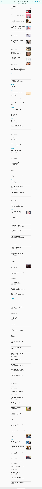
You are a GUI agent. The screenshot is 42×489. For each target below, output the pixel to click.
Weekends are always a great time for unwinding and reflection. (17, 365)
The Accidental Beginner (15, 10)
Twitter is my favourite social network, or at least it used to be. (17, 232)
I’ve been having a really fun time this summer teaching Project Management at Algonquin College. (17, 226)
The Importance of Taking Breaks (16, 247)
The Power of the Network (15, 386)
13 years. (12, 133)
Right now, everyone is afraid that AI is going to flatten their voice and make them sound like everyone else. (18, 16)
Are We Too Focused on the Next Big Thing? (18, 192)
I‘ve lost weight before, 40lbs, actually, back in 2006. (17, 452)
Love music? (12, 319)
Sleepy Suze (13, 52)
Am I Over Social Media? (15, 282)
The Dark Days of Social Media (16, 150)
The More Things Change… (15, 80)
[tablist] (14, 8)
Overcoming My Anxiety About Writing (17, 125)
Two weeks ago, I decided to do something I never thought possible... (17, 63)
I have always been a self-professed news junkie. (16, 157)
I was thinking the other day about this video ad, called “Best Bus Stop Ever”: (18, 312)
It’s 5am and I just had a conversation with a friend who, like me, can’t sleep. (18, 151)
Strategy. (12, 104)
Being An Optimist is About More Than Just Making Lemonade (17, 335)
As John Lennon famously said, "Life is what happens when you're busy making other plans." (17, 35)
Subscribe (36, 1)
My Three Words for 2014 (15, 293)
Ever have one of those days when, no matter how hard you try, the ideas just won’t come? (18, 393)
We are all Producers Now (15, 276)
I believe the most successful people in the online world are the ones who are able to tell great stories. (17, 237)
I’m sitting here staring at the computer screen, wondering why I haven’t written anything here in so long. (17, 126)
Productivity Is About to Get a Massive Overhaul (17, 41)
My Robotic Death (14, 14)
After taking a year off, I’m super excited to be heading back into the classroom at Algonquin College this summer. (18, 254)
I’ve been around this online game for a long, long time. (17, 81)
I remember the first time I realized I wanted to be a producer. (17, 277)
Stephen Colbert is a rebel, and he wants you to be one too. (17, 21)
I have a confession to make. (14, 164)
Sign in (40, 1)
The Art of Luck (13, 86)
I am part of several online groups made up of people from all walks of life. (17, 170)
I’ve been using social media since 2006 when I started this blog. (17, 110)
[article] (21, 11)
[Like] (11, 30)
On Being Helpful (13, 181)
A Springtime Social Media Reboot (16, 137)
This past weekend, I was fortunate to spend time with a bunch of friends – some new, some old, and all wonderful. (17, 478)
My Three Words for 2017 (15, 114)
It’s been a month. (13, 336)
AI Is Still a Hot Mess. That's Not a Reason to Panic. (18, 27)
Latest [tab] (12, 8)
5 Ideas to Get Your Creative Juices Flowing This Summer (18, 392)
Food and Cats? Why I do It (15, 288)
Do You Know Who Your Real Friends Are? (17, 477)
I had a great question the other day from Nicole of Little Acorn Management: (17, 425)
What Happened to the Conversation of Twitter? (17, 231)
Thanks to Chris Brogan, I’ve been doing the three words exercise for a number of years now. (17, 295)
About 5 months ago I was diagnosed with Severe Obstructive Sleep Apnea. (16, 53)
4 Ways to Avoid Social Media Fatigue (17, 397)
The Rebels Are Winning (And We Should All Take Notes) (18, 20)
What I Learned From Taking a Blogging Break (17, 187)
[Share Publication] (34, 1)
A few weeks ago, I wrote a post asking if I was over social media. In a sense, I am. (17, 261)
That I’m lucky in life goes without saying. (15, 87)
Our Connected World (14, 300)
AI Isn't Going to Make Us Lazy (16, 57)
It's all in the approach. (13, 58)
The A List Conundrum (14, 381)
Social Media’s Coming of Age (15, 259)
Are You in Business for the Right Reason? (17, 98)
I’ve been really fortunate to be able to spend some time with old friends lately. (18, 431)
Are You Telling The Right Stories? (16, 236)
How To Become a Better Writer (16, 211)
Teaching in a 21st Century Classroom (17, 253)
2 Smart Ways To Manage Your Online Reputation (17, 342)
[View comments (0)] (15, 30)
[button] (17, 3)
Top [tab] (13, 8)
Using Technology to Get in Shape (16, 451)
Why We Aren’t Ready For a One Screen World (17, 329)
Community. (12, 483)
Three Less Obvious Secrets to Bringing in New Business (17, 467)
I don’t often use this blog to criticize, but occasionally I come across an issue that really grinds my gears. (18, 355)
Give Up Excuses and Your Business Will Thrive (17, 168)
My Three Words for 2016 (15, 143)
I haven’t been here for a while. (14, 248)
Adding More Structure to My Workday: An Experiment (17, 92)
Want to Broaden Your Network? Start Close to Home (18, 429)
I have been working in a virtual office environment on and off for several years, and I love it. (17, 217)
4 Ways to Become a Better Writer (16, 413)
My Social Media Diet (14, 62)
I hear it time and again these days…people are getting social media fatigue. (18, 176)
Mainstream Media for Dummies (16, 359)
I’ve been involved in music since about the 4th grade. (17, 266)
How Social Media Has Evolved (16, 109)
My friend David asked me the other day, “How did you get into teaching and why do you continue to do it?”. (17, 121)
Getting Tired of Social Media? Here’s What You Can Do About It (18, 174)
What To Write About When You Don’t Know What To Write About (18, 163)
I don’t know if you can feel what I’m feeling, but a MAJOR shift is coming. (17, 42)
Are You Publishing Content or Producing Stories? (17, 270)
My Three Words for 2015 (15, 204)
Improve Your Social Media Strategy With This (17, 103)
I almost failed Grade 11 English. (14, 414)
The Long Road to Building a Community (17, 482)
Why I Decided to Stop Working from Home (17, 198)
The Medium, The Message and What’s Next (18, 311)
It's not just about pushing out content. (15, 48)
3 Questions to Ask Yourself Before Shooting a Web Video (18, 447)
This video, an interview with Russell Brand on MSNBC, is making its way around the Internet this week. (17, 462)
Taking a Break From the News (16, 156)
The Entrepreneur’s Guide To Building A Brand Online (17, 132)
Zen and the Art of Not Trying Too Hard (17, 369)
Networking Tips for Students (15, 225)
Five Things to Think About (15, 364)
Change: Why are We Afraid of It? (16, 68)
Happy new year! (13, 115)
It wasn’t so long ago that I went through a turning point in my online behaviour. (17, 370)
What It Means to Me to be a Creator (16, 47)
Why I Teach (13, 120)
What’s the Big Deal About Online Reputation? (16, 348)
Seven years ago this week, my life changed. (16, 283)
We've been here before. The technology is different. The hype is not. (17, 28)
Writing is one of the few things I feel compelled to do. (17, 212)
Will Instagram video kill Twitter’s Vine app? (16, 448)
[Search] (32, 1)
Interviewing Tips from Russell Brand (17, 461)
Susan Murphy (14, 22)
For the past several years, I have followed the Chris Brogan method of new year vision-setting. (17, 145)
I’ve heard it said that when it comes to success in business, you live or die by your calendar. (17, 94)
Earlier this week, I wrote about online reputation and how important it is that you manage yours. (17, 343)
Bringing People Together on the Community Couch (16, 408)
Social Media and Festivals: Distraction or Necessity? (17, 423)
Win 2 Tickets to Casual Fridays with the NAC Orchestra (17, 318)
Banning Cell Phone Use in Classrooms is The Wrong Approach (17, 354)
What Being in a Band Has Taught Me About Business (18, 265)
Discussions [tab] (16, 8)
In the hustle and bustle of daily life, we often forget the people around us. (17, 409)
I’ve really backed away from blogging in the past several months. (17, 188)
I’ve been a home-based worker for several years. (16, 199)
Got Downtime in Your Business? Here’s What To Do (17, 75)
